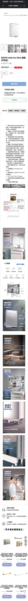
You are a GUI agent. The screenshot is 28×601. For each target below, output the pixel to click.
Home (5, 13)
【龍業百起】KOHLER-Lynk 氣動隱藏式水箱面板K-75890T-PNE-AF (21, 555)
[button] (3, 5)
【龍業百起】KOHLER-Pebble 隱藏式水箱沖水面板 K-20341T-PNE (7, 555)
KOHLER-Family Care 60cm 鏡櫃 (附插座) (13, 58)
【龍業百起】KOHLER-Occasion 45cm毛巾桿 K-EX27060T (7, 587)
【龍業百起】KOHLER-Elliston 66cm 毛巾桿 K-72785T (21, 587)
